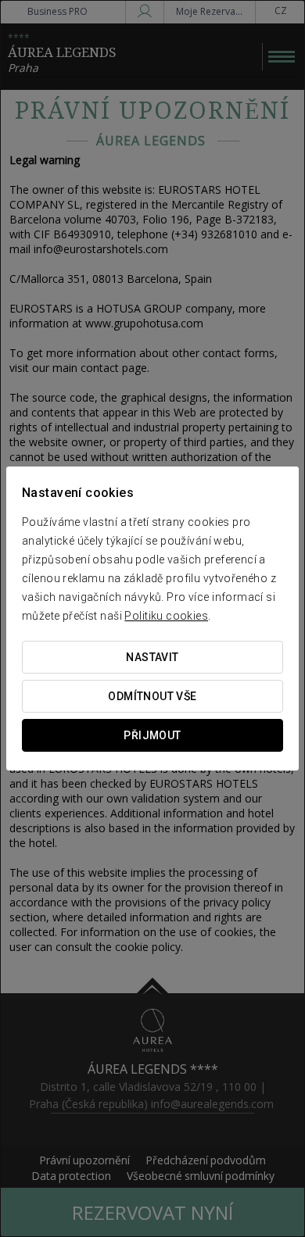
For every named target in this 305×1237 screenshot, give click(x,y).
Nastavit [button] (152, 657)
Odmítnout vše (152, 696)
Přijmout (152, 735)
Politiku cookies (166, 616)
